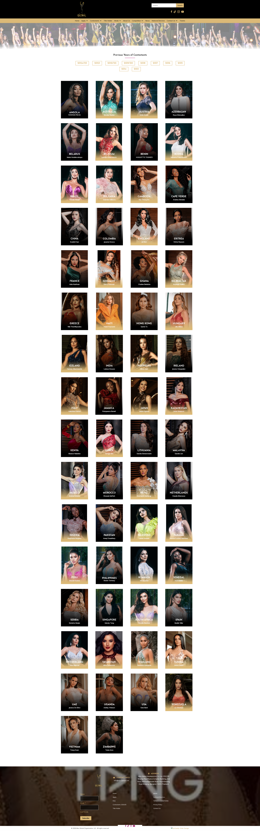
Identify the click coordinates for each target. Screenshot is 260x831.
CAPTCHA (84, 812)
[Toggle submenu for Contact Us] (176, 21)
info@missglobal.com (121, 781)
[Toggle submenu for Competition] (142, 21)
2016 (167, 63)
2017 (155, 63)
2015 (180, 63)
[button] (74, 101)
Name (82, 794)
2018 (142, 63)
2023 (97, 63)
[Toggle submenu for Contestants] (100, 21)
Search (180, 5)
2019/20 (128, 63)
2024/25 (82, 63)
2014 (123, 69)
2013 (136, 69)
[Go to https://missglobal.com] (99, 780)
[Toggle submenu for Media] (120, 21)
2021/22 (111, 63)
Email (83, 803)
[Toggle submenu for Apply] (87, 21)
